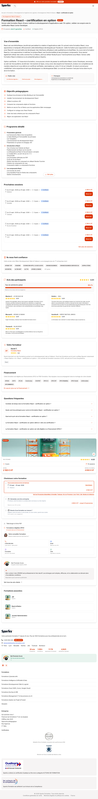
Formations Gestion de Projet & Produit (14, 700)
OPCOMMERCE (9, 384)
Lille (28, 645)
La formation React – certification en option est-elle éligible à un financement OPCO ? (34, 429)
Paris (5, 645)
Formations (10, 12)
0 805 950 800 (8, 640)
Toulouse (9, 214)
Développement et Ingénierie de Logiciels (25, 12)
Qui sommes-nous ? (8, 714)
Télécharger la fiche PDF (14, 523)
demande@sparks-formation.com (14, 643)
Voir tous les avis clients (12, 582)
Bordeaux (42, 645)
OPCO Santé (74, 381)
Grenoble (9, 203)
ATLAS (20, 381)
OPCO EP (53, 381)
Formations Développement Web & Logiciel (15, 684)
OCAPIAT (38, 381)
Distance (9, 191)
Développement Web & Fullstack (47, 12)
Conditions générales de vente (32, 795)
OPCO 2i (46, 381)
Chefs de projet (26, 79)
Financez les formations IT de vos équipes (15, 717)
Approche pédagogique (9, 721)
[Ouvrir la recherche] (15, 6)
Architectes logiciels (12, 79)
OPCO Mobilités (64, 381)
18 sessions (12, 29)
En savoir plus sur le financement (16, 388)
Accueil (4, 12)
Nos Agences (6, 724)
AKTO (14, 381)
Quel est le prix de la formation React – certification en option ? (26, 416)
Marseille (16, 645)
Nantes (23, 645)
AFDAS (7, 381)
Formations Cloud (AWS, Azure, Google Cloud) (16, 688)
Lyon (8, 237)
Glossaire (4, 704)
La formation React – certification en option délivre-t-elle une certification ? (30, 422)
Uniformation (84, 381)
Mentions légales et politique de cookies (56, 795)
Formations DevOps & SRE (10, 692)
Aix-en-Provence (11, 225)
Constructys (28, 381)
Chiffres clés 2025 (7, 719)
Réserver (89, 194)
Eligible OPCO (38, 29)
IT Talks (4, 726)
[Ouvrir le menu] (93, 5)
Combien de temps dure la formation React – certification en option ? (28, 404)
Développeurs (38, 79)
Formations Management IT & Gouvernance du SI (17, 696)
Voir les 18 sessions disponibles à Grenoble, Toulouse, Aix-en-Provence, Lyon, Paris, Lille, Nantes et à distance (63, 494)
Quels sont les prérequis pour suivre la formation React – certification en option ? (33, 410)
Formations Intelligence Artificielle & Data (14, 680)
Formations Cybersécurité (10, 676)
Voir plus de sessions (85, 247)
